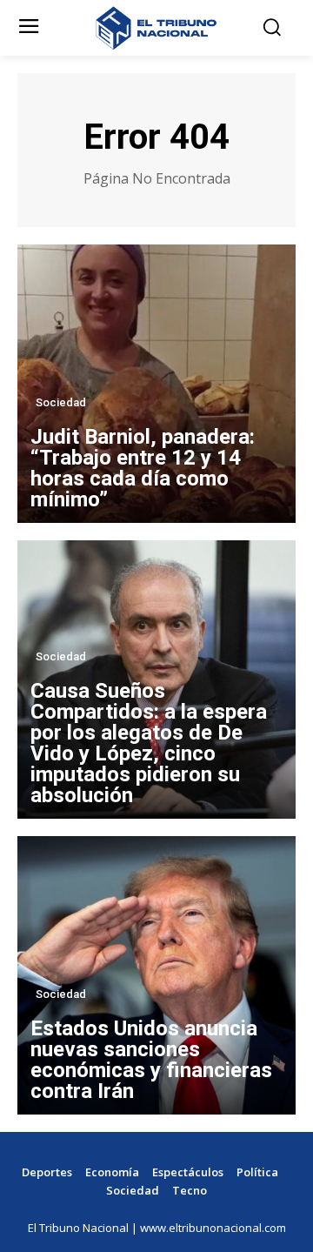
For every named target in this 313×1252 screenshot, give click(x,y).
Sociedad (61, 402)
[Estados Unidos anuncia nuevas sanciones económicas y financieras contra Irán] (156, 975)
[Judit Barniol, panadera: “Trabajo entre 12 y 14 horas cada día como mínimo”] (156, 383)
